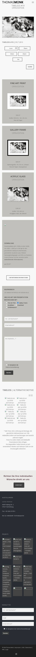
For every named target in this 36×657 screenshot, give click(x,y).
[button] (33, 2)
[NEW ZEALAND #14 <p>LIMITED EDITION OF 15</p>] (29, 591)
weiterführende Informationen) (13, 259)
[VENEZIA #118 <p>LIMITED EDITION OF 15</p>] (29, 546)
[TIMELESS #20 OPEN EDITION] (22, 407)
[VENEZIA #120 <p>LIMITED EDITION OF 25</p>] (18, 573)
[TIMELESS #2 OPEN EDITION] (10, 407)
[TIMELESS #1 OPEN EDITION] (22, 400)
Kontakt (19, 485)
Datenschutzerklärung (12, 367)
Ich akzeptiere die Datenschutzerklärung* (18, 629)
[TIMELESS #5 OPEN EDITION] (10, 400)
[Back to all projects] (18, 13)
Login (6, 649)
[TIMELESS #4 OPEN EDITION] (10, 420)
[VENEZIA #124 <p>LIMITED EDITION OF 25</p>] (7, 581)
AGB (23, 647)
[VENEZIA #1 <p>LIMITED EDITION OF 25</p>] (18, 591)
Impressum (18, 647)
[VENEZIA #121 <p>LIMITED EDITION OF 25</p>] (28, 575)
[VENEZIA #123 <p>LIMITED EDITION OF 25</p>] (18, 559)
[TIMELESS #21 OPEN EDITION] (10, 414)
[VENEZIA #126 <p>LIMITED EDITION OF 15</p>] (7, 548)
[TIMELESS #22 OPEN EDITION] (22, 414)
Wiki (3, 649)
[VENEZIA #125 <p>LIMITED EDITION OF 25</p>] (18, 545)
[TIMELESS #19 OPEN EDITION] (22, 420)
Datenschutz (28, 647)
